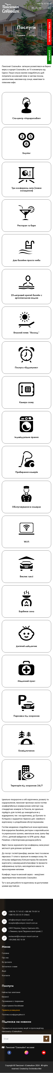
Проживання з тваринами (13, 1001)
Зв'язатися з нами (9, 966)
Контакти (6, 975)
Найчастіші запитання (11, 992)
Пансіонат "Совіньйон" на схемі (19, 1047)
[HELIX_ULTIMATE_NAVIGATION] (49, 8)
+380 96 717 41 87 (44, 4)
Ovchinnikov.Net (35, 1069)
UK (33, 8)
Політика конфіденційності (13, 1014)
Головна (5, 953)
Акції (4, 971)
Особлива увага (49, 32)
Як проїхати (7, 962)
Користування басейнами (13, 1006)
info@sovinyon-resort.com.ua (21, 920)
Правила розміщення (11, 1010)
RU (37, 8)
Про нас (5, 958)
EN (40, 8)
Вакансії (5, 997)
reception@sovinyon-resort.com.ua (23, 923)
